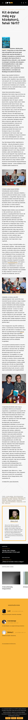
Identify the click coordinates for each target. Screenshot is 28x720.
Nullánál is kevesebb (12, 500)
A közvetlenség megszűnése (7, 588)
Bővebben (20, 718)
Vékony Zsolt (4, 9)
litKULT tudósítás (19, 9)
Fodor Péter (9, 499)
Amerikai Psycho (5, 497)
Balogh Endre (20, 497)
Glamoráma (15, 499)
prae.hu (22, 331)
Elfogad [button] (8, 718)
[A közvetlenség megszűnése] (11, 578)
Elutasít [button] (13, 718)
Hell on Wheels (21, 499)
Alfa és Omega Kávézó (18, 496)
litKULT (23, 9)
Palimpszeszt (19, 500)
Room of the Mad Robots (11, 501)
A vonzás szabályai (9, 496)
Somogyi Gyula (19, 501)
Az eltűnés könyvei (12, 262)
